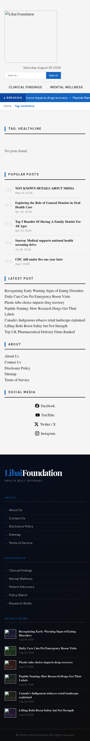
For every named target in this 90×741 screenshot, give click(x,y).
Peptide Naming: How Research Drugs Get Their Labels (50, 678)
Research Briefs (20, 603)
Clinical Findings (25, 87)
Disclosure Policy (17, 368)
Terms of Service (17, 379)
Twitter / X (48, 424)
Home (7, 106)
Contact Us (13, 362)
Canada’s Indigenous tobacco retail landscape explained (45, 320)
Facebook (48, 405)
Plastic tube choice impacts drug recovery (34, 98)
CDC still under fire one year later (39, 259)
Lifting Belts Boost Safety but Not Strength (36, 325)
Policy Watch (18, 595)
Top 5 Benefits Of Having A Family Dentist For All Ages (48, 223)
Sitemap (10, 373)
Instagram (48, 433)
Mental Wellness (66, 87)
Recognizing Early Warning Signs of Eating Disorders (44, 290)
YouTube (47, 414)
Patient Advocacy (21, 587)
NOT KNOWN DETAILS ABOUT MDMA (44, 188)
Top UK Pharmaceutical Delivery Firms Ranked (40, 331)
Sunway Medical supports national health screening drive (44, 242)
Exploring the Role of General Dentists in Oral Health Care (47, 204)
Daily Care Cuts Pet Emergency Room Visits (37, 296)
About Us (12, 356)
